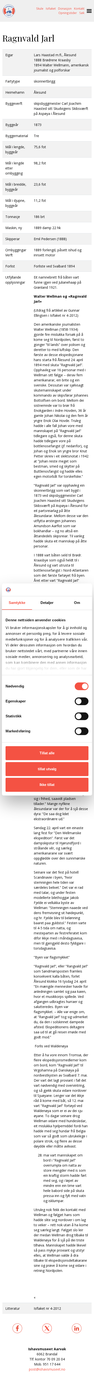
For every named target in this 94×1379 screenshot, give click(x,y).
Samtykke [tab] (17, 603)
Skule (39, 8)
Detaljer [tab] (47, 603)
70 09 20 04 (56, 1359)
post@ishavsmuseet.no (47, 1369)
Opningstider (67, 13)
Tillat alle (47, 753)
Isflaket (51, 8)
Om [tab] (77, 603)
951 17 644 (51, 1364)
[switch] (81, 701)
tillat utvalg (47, 769)
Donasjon (65, 8)
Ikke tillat (47, 785)
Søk (81, 13)
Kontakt (79, 8)
